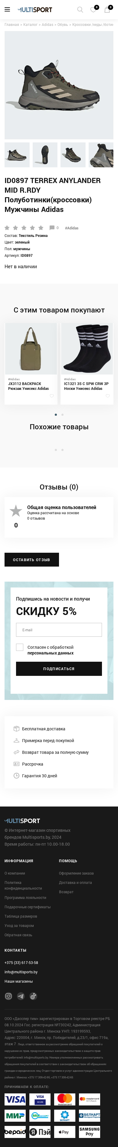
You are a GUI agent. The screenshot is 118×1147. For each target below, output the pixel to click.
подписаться (59, 668)
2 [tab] (63, 454)
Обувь (62, 24)
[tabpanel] (31, 364)
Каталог (30, 24)
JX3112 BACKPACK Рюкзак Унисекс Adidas (28, 386)
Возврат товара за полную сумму (55, 752)
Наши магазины (19, 981)
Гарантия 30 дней (39, 776)
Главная (12, 24)
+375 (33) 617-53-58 (21, 962)
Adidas (47, 24)
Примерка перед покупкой (48, 740)
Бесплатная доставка (43, 729)
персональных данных (51, 653)
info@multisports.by (21, 971)
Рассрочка (32, 764)
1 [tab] (56, 454)
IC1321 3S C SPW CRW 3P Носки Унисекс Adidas (86, 386)
